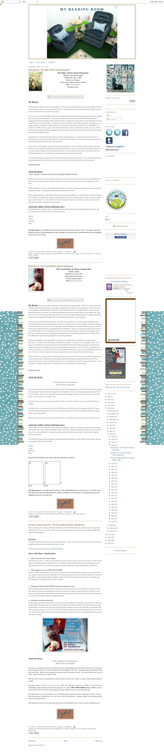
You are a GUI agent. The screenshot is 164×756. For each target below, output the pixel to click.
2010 (109, 537)
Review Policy (40, 62)
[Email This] (29, 258)
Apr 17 (113, 487)
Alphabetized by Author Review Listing (117, 387)
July (111, 425)
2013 (109, 405)
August (112, 422)
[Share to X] (34, 258)
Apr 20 (113, 478)
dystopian (48, 253)
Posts (110, 115)
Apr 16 (113, 490)
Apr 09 (113, 504)
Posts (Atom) (40, 745)
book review (39, 253)
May (111, 431)
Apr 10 (113, 501)
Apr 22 (113, 472)
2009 (109, 540)
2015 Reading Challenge (119, 281)
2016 (109, 397)
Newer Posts (32, 741)
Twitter (30, 218)
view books (129, 293)
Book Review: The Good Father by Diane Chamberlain (50, 266)
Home (31, 62)
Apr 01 (113, 521)
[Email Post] (74, 251)
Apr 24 (113, 466)
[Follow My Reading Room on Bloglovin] (115, 148)
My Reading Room (82, 9)
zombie (35, 255)
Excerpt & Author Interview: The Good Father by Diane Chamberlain (56, 524)
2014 (109, 402)
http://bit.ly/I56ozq (57, 549)
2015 (109, 399)
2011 (109, 534)
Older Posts (98, 741)
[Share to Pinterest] (38, 258)
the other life (89, 253)
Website (30, 216)
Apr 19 (113, 481)
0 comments (67, 251)
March (112, 525)
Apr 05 (113, 510)
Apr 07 (113, 507)
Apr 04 (113, 513)
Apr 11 (113, 498)
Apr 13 (113, 492)
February (112, 528)
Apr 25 (113, 464)
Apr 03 (113, 516)
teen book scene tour (75, 253)
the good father (78, 514)
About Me (51, 62)
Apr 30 (113, 436)
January (112, 531)
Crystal (115, 285)
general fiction (65, 514)
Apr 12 (113, 495)
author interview (40, 728)
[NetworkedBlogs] (121, 234)
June (111, 428)
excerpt (66, 728)
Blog (29, 223)
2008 (109, 543)
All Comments (112, 119)
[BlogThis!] (31, 258)
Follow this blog (120, 237)
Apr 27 (113, 442)
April (111, 434)
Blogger (124, 551)
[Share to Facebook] (36, 258)
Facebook (31, 221)
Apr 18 (113, 484)
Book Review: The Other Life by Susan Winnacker (49, 69)
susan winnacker (59, 253)
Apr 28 (113, 439)
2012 (109, 408)
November (113, 414)
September (113, 419)
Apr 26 (113, 445)
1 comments (67, 512)
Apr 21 (113, 475)
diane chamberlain (51, 514)
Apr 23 (113, 469)
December (113, 411)
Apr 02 (113, 519)
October (112, 417)
